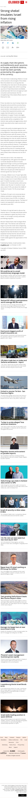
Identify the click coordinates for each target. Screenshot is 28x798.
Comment (12, 737)
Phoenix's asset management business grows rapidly (12, 656)
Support (16, 747)
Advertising (4, 744)
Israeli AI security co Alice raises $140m (13, 511)
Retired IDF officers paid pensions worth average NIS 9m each (14, 301)
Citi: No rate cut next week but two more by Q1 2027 (13, 539)
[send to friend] (8, 48)
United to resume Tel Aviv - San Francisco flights (13, 392)
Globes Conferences (13, 740)
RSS (21, 740)
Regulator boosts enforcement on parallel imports (13, 452)
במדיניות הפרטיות (19, 789)
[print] (3, 48)
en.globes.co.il (5, 245)
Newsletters (4, 740)
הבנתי (22, 795)
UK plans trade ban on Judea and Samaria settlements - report (14, 361)
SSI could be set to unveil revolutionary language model (13, 272)
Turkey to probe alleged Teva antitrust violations (12, 423)
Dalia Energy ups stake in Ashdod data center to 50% (14, 482)
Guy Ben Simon (13, 56)
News (5, 6)
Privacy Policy (21, 744)
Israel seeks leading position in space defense (13, 716)
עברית (17, 742)
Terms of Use (12, 744)
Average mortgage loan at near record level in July (13, 628)
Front (1, 6)
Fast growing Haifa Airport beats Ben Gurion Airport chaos (14, 597)
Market (24, 737)
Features (18, 737)
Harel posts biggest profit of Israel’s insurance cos (12, 332)
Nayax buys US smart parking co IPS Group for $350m (13, 568)
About (10, 747)
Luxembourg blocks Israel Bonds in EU (13, 685)
